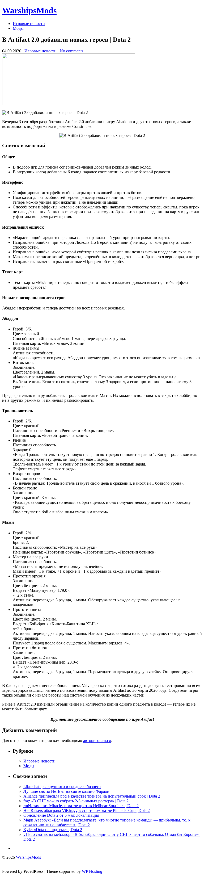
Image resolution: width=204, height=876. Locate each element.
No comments (71, 51)
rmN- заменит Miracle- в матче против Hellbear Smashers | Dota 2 (81, 805)
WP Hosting (92, 871)
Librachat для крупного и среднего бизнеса (62, 786)
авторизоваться (97, 740)
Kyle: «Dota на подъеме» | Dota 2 (52, 829)
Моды (18, 28)
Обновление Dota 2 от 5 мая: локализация (61, 815)
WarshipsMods (29, 10)
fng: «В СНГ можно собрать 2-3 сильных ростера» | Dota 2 (76, 801)
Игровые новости (29, 23)
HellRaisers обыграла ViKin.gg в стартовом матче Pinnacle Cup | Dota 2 (86, 810)
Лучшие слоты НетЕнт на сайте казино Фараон (66, 791)
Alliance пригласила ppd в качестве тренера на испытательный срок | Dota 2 (91, 796)
